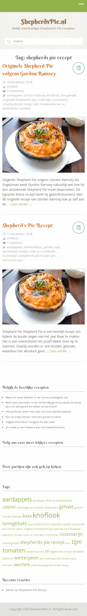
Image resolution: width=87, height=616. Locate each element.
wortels (25, 108)
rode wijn (44, 100)
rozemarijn (60, 100)
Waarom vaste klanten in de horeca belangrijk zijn (37, 397)
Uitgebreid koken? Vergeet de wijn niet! (30, 422)
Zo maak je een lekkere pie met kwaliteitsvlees (35, 427)
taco (68, 543)
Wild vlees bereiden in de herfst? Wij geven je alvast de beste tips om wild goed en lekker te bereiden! (43, 404)
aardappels (15, 247)
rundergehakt (10, 543)
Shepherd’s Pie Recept (27, 225)
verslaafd (78, 551)
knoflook (53, 95)
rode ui (34, 251)
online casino (15, 528)
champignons (24, 507)
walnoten (8, 558)
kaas (57, 247)
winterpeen (10, 108)
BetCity (51, 500)
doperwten (51, 507)
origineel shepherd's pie (19, 100)
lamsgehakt (68, 95)
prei (10, 535)
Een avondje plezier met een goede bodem (33, 417)
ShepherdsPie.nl (43, 21)
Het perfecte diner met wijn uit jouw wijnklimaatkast (38, 411)
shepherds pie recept (17, 104)
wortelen (7, 565)
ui (63, 104)
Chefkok (12, 87)
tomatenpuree (50, 104)
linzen (46, 524)
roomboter (48, 251)
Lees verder (21, 204)
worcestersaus (12, 260)
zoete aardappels (41, 565)
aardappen (14, 95)
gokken (78, 507)
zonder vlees (60, 565)
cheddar (38, 507)
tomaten (13, 550)
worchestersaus (66, 558)
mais (53, 524)
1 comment (14, 243)
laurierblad (9, 251)
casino (9, 507)
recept (23, 251)
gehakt (48, 247)
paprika (58, 528)
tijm (36, 104)
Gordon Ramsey (34, 95)
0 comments (15, 91)
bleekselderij (33, 247)
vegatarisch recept (60, 551)
